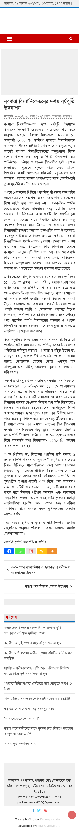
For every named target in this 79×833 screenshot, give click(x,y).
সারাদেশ (67, 116)
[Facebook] (9, 551)
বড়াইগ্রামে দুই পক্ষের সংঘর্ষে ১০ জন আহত (32, 643)
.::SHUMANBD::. (49, 826)
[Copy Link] (42, 551)
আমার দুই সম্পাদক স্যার (20, 743)
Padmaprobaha (50, 819)
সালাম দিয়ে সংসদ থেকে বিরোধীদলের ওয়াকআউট (37, 699)
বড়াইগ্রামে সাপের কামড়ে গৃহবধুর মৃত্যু (29, 708)
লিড (48, 116)
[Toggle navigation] (9, 38)
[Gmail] (31, 551)
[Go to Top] (72, 815)
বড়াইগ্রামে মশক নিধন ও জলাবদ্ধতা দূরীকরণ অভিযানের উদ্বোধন (40, 570)
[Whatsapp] (20, 551)
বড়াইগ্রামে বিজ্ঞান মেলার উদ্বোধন (46, 586)
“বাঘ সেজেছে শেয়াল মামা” (22, 718)
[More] (52, 551)
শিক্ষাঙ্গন (56, 116)
